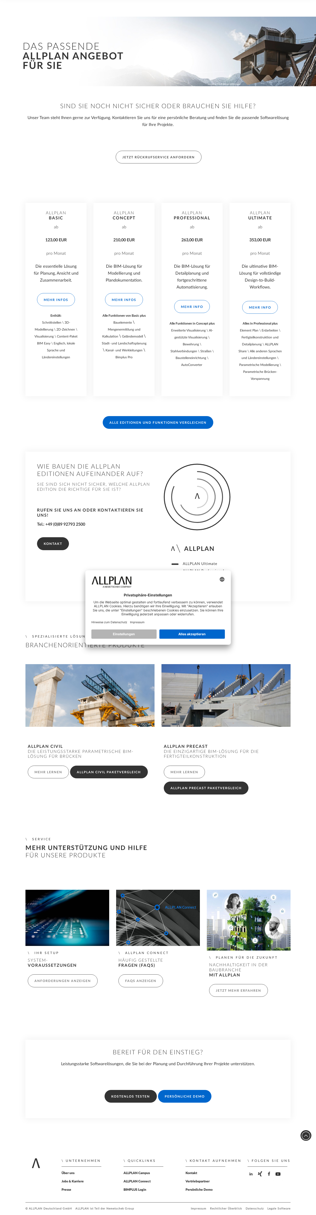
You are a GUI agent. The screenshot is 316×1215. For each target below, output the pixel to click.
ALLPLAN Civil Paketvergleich (109, 772)
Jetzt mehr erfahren (238, 990)
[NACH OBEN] (306, 1135)
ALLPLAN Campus (137, 1173)
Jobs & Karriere (73, 1181)
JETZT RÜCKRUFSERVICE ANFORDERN (158, 157)
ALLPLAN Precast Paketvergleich (206, 788)
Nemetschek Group (120, 1208)
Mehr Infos (56, 300)
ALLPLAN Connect (137, 1181)
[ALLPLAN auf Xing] (261, 1178)
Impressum (198, 1208)
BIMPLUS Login (135, 1189)
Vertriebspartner (198, 1181)
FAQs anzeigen (140, 981)
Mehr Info (192, 307)
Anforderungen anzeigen (62, 981)
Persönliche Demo (185, 1096)
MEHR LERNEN (48, 772)
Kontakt (53, 544)
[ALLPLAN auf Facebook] (270, 1178)
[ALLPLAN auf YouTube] (279, 1178)
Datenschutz (255, 1208)
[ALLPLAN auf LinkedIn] (252, 1178)
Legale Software (279, 1208)
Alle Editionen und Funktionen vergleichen (158, 422)
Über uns (68, 1173)
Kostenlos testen (130, 1096)
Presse (66, 1189)
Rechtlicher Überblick (226, 1208)
